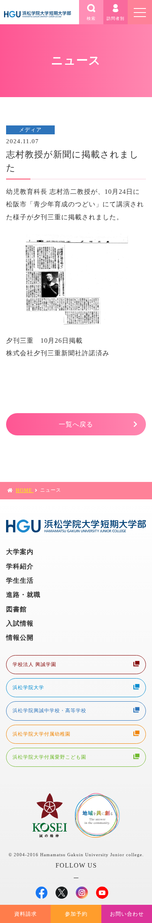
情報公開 (20, 637)
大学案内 (20, 551)
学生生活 (20, 580)
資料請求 (25, 914)
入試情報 (20, 623)
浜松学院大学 (28, 687)
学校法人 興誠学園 (34, 664)
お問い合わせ (127, 914)
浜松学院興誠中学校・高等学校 (49, 710)
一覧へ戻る (76, 424)
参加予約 (76, 914)
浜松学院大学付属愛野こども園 (49, 757)
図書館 (16, 609)
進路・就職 (23, 594)
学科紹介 (20, 566)
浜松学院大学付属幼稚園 (42, 734)
